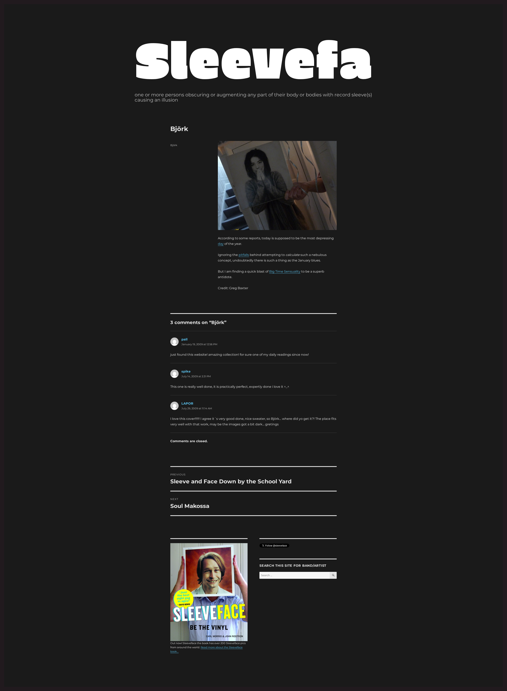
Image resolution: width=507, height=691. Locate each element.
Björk (173, 145)
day (221, 244)
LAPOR (187, 403)
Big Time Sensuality (284, 271)
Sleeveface (284, 58)
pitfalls (244, 255)
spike (186, 371)
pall (184, 339)
